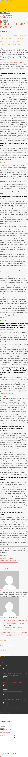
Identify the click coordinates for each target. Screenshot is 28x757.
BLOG (5, 9)
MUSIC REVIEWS (8, 15)
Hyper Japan (10, 632)
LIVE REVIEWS (7, 17)
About (4, 566)
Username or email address (7, 721)
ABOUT (5, 748)
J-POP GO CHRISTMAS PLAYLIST (11, 699)
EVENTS (5, 19)
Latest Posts (6, 568)
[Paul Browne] (9, 589)
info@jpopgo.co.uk (5, 663)
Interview (2, 16)
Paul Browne (3, 591)
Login (2, 729)
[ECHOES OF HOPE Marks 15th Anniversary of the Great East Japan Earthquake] (15, 670)
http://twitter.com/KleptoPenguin (9, 562)
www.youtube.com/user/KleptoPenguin (10, 560)
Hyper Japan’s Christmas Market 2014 (11, 62)
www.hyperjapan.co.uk (5, 563)
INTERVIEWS (6, 742)
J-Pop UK (16, 632)
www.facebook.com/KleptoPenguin (9, 558)
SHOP (4, 750)
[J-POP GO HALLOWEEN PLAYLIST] (15, 704)
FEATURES (6, 11)
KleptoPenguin (23, 632)
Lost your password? (5, 732)
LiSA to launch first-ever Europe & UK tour (13, 627)
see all (17, 617)
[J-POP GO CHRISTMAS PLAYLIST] (15, 696)
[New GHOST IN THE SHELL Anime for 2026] (15, 678)
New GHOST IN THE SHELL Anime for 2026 (13, 624)
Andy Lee (5, 632)
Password (3, 726)
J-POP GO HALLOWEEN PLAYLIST (11, 708)
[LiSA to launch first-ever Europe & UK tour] (15, 687)
